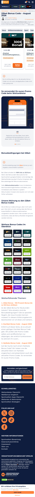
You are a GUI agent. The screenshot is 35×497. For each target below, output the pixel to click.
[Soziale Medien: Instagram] (11, 413)
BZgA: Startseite (11, 464)
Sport (26, 30)
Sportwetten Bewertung (11, 439)
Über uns (5, 447)
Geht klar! (17, 492)
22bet (21, 165)
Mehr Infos (15, 489)
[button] (7, 65)
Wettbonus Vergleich (9, 395)
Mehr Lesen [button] (31, 24)
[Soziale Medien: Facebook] (4, 427)
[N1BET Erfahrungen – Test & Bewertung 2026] (29, 6)
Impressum (6, 444)
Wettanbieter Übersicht (10, 392)
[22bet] (12, 35)
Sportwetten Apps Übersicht (12, 397)
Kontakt (4, 449)
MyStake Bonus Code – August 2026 (17, 343)
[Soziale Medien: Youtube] (4, 420)
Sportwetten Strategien (10, 402)
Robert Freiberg (12, 18)
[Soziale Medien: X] (4, 413)
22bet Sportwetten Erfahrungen (18, 11)
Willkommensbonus (15, 30)
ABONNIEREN (27, 377)
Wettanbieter (4, 11)
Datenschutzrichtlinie (10, 442)
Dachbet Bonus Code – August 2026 (17, 324)
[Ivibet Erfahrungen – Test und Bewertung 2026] (15, 6)
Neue (4, 30)
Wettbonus (5, 6)
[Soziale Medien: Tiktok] (11, 420)
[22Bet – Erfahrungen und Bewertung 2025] (22, 6)
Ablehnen (17, 495)
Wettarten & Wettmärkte (11, 399)
